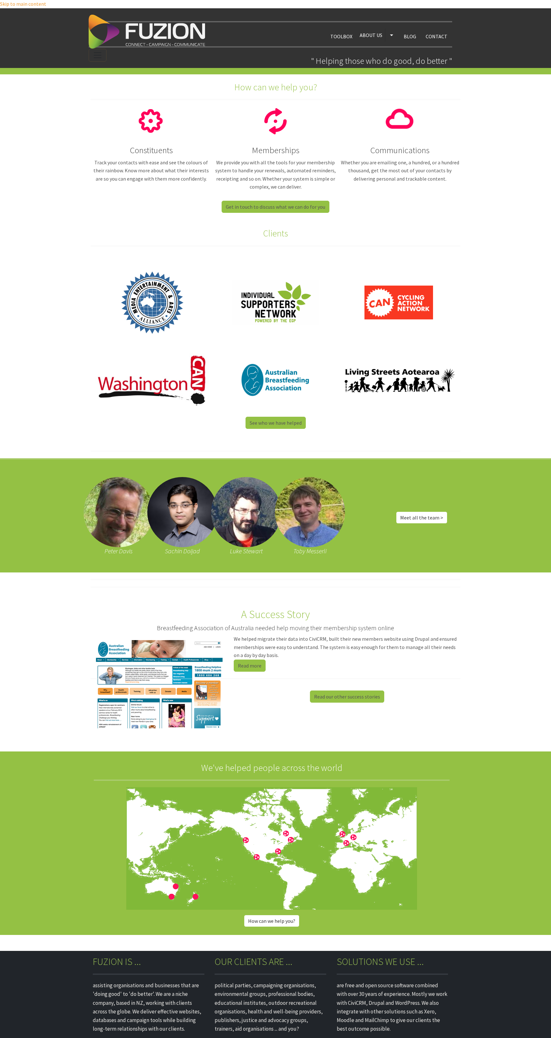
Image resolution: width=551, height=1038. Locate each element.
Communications (400, 150)
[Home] (149, 32)
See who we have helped (276, 423)
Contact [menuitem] (436, 36)
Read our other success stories (347, 696)
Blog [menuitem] (410, 36)
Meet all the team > (421, 517)
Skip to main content (23, 4)
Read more (249, 665)
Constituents (151, 150)
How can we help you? (271, 921)
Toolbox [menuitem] (341, 36)
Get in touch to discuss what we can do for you (275, 207)
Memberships (275, 150)
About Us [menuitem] (371, 35)
